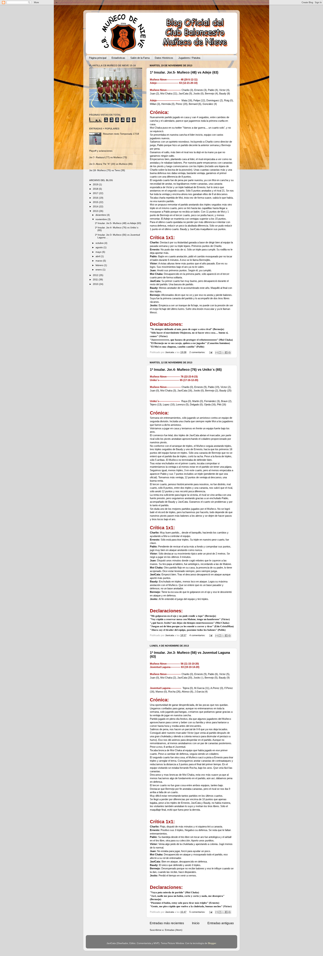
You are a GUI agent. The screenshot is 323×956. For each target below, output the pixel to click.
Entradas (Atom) (173, 930)
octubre (100, 243)
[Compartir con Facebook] (226, 352)
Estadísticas (118, 57)
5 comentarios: (197, 912)
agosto (99, 247)
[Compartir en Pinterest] (229, 352)
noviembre (101, 219)
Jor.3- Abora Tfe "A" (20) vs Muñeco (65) (111, 164)
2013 (96, 211)
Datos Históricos (164, 57)
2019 (96, 184)
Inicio (196, 923)
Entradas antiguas (220, 923)
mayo (99, 252)
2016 (96, 198)
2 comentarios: (197, 352)
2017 (96, 193)
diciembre (101, 215)
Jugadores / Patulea (189, 57)
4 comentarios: (197, 635)
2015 (96, 202)
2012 (96, 275)
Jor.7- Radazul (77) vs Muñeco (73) (108, 157)
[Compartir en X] (223, 352)
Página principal (97, 57)
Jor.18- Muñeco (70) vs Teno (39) (107, 170)
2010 (96, 284)
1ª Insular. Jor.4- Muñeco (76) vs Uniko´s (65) (186, 369)
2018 (96, 189)
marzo (99, 260)
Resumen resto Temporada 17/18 (121, 134)
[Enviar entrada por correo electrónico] (210, 352)
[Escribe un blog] (220, 352)
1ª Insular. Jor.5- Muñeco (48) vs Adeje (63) (184, 72)
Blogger (212, 943)
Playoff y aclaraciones (100, 151)
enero (99, 269)
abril (98, 256)
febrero (100, 265)
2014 (96, 206)
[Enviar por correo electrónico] (216, 352)
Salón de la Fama (140, 57)
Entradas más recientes (167, 923)
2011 (96, 279)
